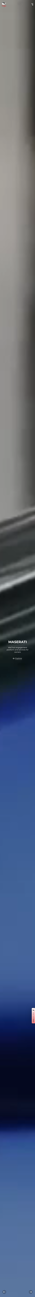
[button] (31, 4)
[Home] (4, 4)
